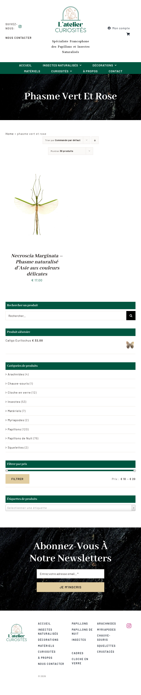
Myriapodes (16, 420)
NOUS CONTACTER (19, 37)
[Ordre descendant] (95, 140)
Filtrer (17, 479)
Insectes (14, 401)
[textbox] (70, 508)
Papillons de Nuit (20, 438)
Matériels (14, 411)
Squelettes (16, 447)
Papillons (14, 429)
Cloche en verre (19, 392)
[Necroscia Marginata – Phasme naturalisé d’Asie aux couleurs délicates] (37, 168)
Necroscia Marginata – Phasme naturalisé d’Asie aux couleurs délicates (37, 265)
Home (10, 133)
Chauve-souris (18, 383)
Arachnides (16, 374)
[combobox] (70, 508)
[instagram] (20, 26)
